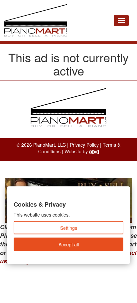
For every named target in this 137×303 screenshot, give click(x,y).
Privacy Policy (84, 144)
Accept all (69, 244)
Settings (68, 228)
